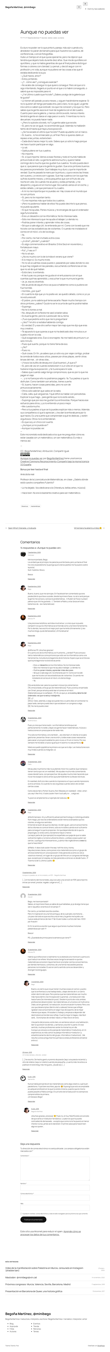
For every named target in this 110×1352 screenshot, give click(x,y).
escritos (44, 38)
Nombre (23, 1183)
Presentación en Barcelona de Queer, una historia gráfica (33, 1291)
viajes (55, 38)
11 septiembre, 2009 (34, 810)
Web (21, 1203)
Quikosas (31, 555)
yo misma (61, 38)
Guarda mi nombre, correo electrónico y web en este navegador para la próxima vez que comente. (55, 1214)
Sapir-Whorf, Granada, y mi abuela (22, 528)
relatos (50, 38)
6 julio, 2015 (32, 1077)
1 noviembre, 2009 (37, 982)
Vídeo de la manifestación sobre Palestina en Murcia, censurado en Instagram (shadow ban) (44, 1269)
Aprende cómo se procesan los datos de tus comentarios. (50, 1233)
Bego (29, 589)
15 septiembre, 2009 (29, 872)
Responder (31, 579)
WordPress (101, 1346)
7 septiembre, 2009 (34, 552)
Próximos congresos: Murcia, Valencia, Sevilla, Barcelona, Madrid (37, 1284)
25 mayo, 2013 (27, 1052)
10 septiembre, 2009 (34, 718)
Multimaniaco (32, 721)
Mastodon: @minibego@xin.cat (21, 1277)
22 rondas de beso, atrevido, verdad (34, 1055)
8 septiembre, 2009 (34, 586)
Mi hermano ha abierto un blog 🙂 (88, 528)
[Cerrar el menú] (85, 4)
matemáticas (35, 506)
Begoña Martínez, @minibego (20, 7)
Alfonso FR (31, 619)
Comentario (24, 1156)
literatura (25, 506)
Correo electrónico (27, 1194)
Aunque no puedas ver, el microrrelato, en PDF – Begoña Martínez (44, 875)
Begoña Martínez (33, 38)
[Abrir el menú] (79, 7)
